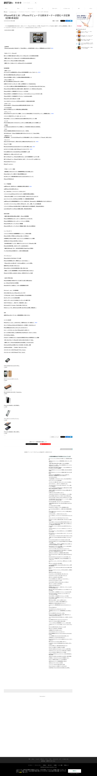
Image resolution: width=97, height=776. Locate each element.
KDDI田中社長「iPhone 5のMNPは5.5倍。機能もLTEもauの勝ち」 (59, 667)
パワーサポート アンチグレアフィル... (11, 418)
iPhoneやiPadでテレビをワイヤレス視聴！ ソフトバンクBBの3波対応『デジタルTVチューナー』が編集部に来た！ (27, 113)
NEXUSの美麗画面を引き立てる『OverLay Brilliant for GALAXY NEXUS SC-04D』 (60, 634)
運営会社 (44, 765)
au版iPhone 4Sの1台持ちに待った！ (11, 189)
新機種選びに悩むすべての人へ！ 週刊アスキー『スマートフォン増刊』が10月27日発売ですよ (60, 587)
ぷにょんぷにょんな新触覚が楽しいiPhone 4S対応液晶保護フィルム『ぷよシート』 (60, 559)
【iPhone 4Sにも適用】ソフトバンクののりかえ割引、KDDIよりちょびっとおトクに (21, 196)
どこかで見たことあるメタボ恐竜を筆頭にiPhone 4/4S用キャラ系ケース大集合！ (60, 643)
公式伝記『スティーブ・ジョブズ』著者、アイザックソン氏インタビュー (60, 625)
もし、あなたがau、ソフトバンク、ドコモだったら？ (15, 191)
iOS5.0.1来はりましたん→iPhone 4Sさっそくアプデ (14, 293)
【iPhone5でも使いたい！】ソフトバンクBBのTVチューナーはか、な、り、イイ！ (60, 529)
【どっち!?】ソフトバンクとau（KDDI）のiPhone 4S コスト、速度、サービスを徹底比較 (60, 486)
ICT (30, 8)
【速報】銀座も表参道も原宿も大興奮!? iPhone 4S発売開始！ (59, 463)
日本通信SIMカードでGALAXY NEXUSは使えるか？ (57, 637)
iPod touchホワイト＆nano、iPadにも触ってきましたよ (58, 575)
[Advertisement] (72, 3)
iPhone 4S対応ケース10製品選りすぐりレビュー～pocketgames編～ (60, 591)
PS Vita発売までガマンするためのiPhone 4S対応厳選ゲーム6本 (17, 151)
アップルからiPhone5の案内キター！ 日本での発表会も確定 (16, 250)
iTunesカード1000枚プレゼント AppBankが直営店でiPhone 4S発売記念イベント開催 (60, 542)
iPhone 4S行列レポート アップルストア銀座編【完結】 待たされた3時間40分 (60, 472)
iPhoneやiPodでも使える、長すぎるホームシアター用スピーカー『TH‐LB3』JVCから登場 (59, 594)
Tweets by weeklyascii (42, 696)
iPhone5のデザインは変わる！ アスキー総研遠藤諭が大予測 (58, 507)
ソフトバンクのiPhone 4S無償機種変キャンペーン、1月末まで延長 (17, 233)
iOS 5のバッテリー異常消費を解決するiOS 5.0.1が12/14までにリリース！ (19, 176)
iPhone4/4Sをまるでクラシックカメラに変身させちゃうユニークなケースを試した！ (60, 639)
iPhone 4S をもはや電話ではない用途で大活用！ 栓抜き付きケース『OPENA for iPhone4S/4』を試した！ (60, 615)
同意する (74, 770)
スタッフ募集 (60, 765)
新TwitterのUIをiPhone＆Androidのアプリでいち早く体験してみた (18, 146)
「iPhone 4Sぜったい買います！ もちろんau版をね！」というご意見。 (60, 494)
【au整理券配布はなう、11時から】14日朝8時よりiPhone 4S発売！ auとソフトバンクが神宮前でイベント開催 (60, 544)
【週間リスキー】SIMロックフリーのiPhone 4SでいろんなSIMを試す (18, 63)
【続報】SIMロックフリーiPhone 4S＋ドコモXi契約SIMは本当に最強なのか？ (20, 58)
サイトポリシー (30, 765)
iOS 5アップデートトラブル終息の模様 (55, 480)
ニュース (90, 8)
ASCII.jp (44, 760)
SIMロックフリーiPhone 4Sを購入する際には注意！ (14, 60)
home (6, 11)
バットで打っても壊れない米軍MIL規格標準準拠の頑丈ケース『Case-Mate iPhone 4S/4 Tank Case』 (25, 86)
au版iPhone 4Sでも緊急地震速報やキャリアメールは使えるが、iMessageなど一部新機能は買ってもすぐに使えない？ (59, 475)
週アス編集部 (56, 20)
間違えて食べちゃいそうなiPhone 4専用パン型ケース (57, 641)
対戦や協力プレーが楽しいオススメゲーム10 (13, 154)
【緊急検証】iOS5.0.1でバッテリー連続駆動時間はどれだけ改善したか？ (19, 171)
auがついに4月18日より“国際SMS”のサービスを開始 (57, 652)
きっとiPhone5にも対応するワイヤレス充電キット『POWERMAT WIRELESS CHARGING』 (22, 126)
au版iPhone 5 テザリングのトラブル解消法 (56, 662)
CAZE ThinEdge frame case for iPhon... (12, 365)
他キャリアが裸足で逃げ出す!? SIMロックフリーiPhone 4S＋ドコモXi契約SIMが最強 (21, 55)
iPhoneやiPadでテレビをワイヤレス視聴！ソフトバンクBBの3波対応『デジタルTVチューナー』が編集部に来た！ (60, 546)
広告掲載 (55, 765)
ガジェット (42, 759)
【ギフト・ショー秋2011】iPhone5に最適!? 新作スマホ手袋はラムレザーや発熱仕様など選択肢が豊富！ (60, 524)
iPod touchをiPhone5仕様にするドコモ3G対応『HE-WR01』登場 (59, 539)
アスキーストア (42, 8)
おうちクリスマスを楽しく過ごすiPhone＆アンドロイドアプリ (16, 149)
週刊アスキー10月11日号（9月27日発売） (55, 563)
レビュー (78, 8)
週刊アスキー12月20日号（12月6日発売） (55, 628)
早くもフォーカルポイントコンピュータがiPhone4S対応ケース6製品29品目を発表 (60, 570)
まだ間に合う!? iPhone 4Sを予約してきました (56, 492)
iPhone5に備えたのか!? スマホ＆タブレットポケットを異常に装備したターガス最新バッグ (22, 122)
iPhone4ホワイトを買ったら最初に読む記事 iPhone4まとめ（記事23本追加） (60, 520)
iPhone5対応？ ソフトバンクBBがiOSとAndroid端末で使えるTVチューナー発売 (60, 526)
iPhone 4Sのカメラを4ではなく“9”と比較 (12, 258)
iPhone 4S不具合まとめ (9, 179)
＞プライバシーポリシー (74, 773)
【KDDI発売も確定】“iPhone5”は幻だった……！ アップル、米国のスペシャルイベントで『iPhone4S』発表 (60, 499)
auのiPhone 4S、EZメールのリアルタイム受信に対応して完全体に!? (60, 650)
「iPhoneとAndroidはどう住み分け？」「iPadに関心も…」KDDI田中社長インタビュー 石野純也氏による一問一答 (27, 48)
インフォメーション (54, 8)
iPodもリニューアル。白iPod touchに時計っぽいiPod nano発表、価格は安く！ (60, 568)
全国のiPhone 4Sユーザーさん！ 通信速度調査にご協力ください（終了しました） (60, 461)
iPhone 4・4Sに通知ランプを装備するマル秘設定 (57, 647)
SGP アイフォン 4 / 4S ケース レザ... (11, 378)
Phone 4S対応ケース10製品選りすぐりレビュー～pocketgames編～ (18, 96)
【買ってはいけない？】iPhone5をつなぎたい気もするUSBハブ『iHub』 (60, 535)
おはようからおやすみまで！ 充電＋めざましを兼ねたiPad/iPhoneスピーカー (20, 141)
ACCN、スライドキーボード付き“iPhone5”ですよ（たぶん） (59, 517)
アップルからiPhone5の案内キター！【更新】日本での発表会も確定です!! (60, 509)
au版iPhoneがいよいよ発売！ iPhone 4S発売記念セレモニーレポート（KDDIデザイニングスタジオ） (60, 465)
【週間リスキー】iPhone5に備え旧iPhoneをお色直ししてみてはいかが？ (60, 538)
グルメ (6, 8)
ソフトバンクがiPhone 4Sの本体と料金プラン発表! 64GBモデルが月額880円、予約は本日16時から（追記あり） (60, 488)
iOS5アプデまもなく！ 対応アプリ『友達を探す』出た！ (58, 483)
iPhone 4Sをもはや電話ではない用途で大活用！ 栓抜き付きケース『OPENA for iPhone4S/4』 (23, 88)
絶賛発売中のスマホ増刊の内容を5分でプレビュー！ (57, 603)
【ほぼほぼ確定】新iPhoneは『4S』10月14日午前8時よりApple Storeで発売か (60, 503)
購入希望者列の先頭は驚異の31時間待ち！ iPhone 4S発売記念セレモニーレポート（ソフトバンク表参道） (60, 468)
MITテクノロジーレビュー (52, 760)
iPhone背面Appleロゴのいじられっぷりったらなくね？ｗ (15, 327)
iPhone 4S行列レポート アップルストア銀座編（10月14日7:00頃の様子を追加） (60, 470)
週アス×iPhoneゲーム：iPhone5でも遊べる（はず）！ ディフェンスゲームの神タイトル (60, 533)
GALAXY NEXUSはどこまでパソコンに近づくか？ (57, 631)
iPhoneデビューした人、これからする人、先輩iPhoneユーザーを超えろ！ (19, 322)
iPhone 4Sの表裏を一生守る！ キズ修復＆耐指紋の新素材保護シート (18, 77)
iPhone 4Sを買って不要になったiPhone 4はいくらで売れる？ (16, 236)
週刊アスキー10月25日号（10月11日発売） (56, 577)
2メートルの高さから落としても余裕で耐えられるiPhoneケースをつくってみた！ (20, 332)
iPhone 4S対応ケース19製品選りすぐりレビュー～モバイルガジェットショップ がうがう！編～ (23, 93)
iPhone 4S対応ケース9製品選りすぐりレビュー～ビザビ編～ (16, 91)
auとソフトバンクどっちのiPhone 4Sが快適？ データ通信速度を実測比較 (60, 459)
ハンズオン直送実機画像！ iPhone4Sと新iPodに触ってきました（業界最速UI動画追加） (60, 565)
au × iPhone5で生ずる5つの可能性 (54, 505)
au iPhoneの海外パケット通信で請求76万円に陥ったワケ (58, 645)
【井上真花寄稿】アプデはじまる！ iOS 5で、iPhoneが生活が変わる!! (60, 478)
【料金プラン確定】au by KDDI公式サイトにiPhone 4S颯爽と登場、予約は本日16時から (60, 490)
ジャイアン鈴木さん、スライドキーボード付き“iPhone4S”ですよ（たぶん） (60, 516)
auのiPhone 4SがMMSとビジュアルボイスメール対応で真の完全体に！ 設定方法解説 (60, 654)
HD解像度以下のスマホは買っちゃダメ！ (55, 630)
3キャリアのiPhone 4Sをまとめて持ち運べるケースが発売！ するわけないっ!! (20, 325)
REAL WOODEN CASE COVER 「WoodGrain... (13, 392)
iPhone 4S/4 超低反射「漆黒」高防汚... (12, 431)
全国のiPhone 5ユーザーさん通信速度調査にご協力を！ (58, 661)
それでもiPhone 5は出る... (53, 477)
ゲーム (47, 759)
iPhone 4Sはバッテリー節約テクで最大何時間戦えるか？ (15, 174)
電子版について (66, 765)
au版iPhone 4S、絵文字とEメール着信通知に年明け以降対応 (16, 186)
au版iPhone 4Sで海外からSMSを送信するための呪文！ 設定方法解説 (60, 656)
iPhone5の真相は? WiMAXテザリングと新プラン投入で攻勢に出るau (18, 280)
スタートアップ (18, 8)
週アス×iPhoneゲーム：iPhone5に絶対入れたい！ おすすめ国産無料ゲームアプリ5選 (60, 531)
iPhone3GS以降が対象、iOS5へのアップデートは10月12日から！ (59, 501)
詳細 (20, 772)
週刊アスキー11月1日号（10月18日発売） (55, 583)
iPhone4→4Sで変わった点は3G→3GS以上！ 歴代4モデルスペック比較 (60, 497)
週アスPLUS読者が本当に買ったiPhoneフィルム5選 (57, 626)
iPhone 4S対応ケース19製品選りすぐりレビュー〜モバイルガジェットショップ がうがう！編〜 (60, 598)
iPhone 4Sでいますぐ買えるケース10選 (55, 580)
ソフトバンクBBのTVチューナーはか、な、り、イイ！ (15, 116)
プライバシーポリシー (38, 765)
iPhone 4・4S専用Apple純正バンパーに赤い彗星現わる (58, 659)
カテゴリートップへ (66, 449)
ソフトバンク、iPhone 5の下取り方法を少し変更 (57, 664)
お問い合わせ (50, 765)
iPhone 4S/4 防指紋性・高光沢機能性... (12, 405)
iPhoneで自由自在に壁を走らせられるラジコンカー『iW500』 (16, 130)
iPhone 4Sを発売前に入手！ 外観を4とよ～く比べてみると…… (59, 578)
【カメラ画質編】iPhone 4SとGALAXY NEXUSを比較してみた (59, 635)
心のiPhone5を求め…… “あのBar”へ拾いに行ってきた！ (58, 513)
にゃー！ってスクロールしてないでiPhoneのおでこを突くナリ (16, 330)
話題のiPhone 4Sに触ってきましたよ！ (55, 572)
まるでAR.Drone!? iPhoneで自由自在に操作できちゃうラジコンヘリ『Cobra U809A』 (22, 133)
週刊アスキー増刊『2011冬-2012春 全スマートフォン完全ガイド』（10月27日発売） (60, 590)
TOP (66, 8)
